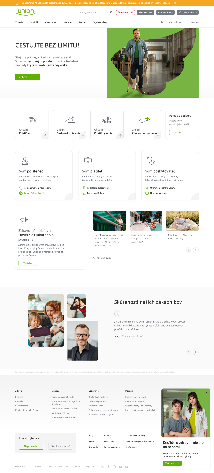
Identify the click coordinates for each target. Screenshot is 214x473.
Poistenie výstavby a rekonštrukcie (140, 410)
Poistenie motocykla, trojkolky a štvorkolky (66, 402)
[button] (125, 12)
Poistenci (19, 397)
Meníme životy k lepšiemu (26, 410)
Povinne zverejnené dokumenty (139, 441)
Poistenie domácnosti (135, 401)
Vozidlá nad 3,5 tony (61, 413)
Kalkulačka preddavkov (98, 188)
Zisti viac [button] (27, 263)
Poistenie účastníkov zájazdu (101, 414)
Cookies (77, 467)
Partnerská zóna (21, 467)
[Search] (111, 12)
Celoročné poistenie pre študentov (104, 410)
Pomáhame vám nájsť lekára (37, 188)
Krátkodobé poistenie (98, 397)
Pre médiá (93, 447)
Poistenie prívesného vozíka (64, 408)
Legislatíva (90, 467)
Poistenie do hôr (96, 406)
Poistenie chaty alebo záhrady (138, 406)
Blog (91, 435)
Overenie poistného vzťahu (162, 188)
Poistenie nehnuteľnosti (135, 397)
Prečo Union (109, 441)
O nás (91, 441)
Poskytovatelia (21, 406)
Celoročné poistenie (98, 401)
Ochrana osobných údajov (58, 467)
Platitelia (19, 401)
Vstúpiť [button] (178, 132)
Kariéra (107, 435)
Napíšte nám (31, 446)
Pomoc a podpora (112, 447)
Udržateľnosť (131, 447)
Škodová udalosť (60, 446)
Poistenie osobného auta (63, 397)
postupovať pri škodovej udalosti (154, 3)
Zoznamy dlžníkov (95, 193)
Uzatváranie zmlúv (159, 193)
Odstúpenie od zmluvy (135, 435)
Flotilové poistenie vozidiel (64, 417)
